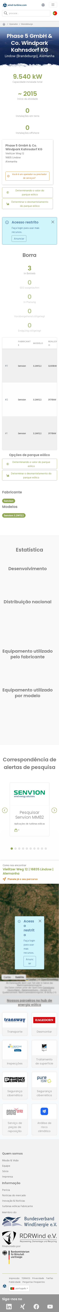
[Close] (53, 222)
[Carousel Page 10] (46, 848)
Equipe (6, 1165)
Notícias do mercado (14, 1195)
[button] (55, 13)
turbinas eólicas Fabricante (17, 1206)
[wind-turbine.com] (4, 24)
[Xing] (22, 1306)
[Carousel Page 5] (27, 848)
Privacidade (38, 1278)
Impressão (14, 1278)
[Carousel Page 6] (30, 848)
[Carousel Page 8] (38, 848)
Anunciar (19, 238)
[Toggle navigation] (53, 4)
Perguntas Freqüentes (34, 1281)
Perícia (6, 1190)
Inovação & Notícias (13, 1200)
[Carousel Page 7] (34, 848)
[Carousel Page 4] (23, 848)
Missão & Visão (10, 1160)
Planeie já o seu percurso (23, 879)
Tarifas (49, 1278)
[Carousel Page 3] (19, 848)
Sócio (5, 1171)
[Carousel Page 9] (42, 848)
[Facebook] (36, 1306)
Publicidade (15, 1281)
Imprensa (7, 1176)
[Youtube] (50, 1306)
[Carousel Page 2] (15, 848)
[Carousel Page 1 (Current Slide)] (12, 848)
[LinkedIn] (9, 1306)
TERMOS (25, 1278)
